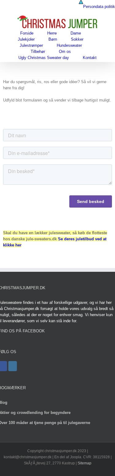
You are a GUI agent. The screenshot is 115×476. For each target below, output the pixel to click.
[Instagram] (12, 366)
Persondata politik (99, 6)
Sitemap (84, 463)
